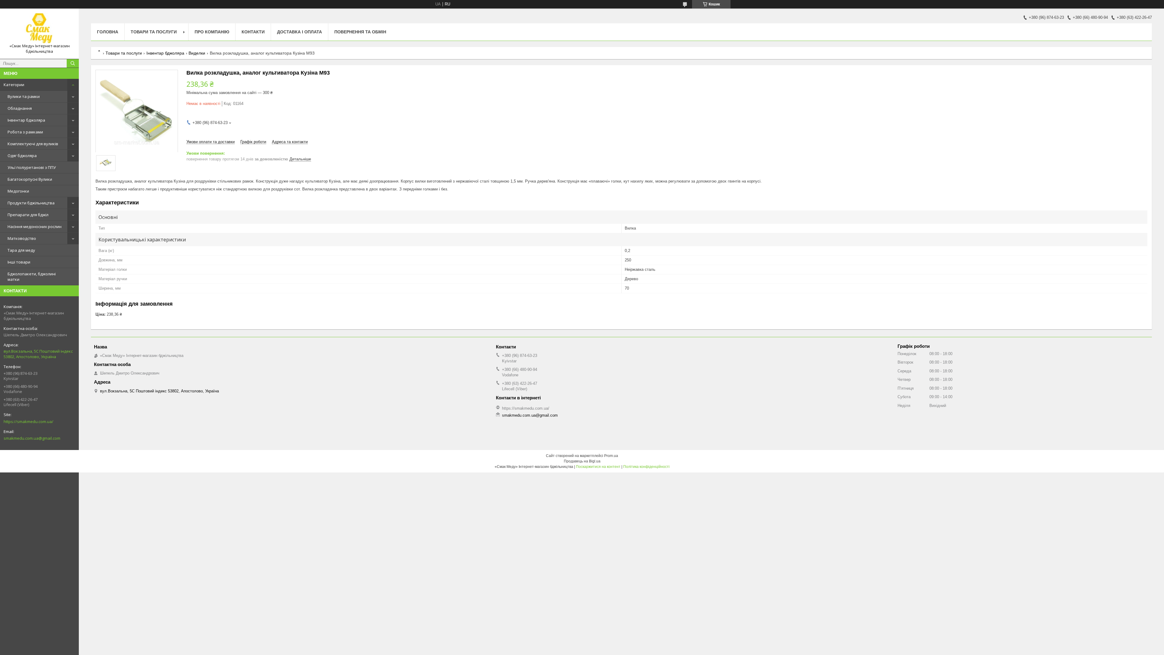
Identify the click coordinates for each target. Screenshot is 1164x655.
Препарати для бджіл (28, 214)
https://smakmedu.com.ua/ (28, 421)
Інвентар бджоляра (26, 120)
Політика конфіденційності (646, 467)
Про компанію (212, 31)
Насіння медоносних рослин (35, 226)
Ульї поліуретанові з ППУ (32, 167)
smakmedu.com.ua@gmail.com (32, 438)
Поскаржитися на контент (598, 467)
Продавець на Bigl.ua (582, 461)
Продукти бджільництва (31, 203)
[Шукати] (73, 63)
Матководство (22, 238)
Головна (107, 31)
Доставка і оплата (299, 31)
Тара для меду (21, 250)
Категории (14, 84)
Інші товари (19, 262)
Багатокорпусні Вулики (30, 179)
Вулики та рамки (24, 96)
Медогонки (18, 191)
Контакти (253, 31)
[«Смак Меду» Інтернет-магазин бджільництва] (39, 28)
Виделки (197, 53)
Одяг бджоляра (22, 155)
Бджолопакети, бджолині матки (32, 276)
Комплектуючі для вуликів (33, 143)
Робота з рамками (25, 132)
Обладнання (20, 108)
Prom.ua (611, 456)
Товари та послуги (154, 31)
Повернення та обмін (360, 31)
